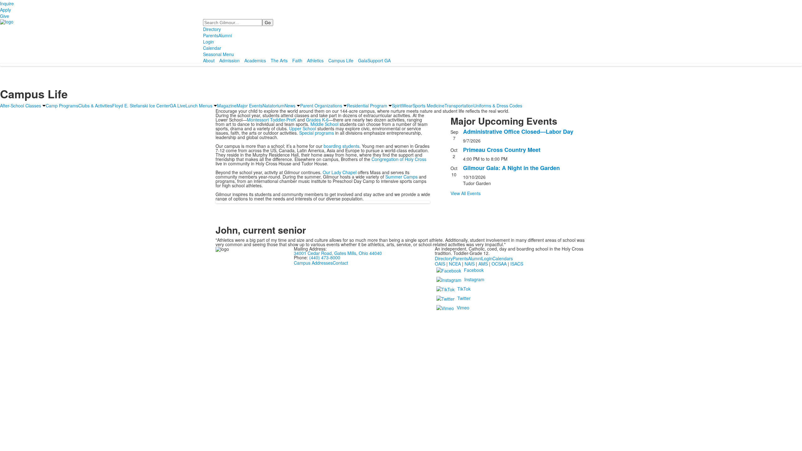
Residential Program (367, 105)
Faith (297, 60)
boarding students (341, 146)
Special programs (316, 133)
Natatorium (273, 105)
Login (208, 42)
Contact (340, 263)
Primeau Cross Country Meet (501, 150)
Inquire (7, 3)
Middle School (324, 124)
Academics (255, 60)
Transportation (459, 105)
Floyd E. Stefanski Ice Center (141, 105)
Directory (212, 29)
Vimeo (463, 307)
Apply (5, 10)
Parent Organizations (321, 105)
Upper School (302, 128)
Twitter (464, 298)
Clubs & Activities (95, 105)
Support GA (379, 60)
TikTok (464, 289)
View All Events (465, 193)
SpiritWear (402, 105)
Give (4, 16)
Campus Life (340, 60)
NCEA (455, 264)
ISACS (516, 264)
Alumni (225, 35)
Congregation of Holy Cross (399, 159)
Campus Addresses (313, 263)
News (289, 105)
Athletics (315, 60)
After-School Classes (20, 105)
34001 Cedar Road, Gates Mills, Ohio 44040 (338, 253)
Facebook (474, 270)
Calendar (212, 48)
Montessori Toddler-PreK (271, 120)
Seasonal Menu (218, 54)
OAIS (440, 264)
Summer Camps (401, 177)
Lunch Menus (198, 105)
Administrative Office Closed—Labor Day (518, 131)
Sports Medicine (429, 105)
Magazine (227, 105)
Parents (210, 35)
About (209, 60)
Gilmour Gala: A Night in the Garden (511, 168)
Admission (229, 60)
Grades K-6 (317, 120)
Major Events (250, 105)
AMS (483, 264)
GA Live (177, 105)
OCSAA (499, 264)
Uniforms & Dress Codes (497, 105)
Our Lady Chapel (340, 172)
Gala (362, 60)
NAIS (470, 264)
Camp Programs (62, 105)
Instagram (474, 279)
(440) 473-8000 (324, 257)
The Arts (279, 60)
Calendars (502, 258)
